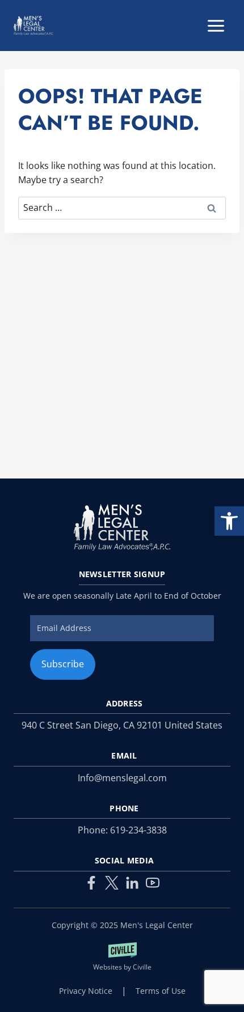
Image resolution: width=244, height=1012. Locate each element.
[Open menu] (215, 25)
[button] (229, 521)
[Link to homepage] (122, 527)
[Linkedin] (132, 883)
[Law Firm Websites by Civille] (122, 957)
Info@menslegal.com (122, 778)
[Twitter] (112, 883)
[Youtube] (152, 883)
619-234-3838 (138, 830)
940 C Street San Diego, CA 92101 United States (122, 725)
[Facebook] (91, 883)
